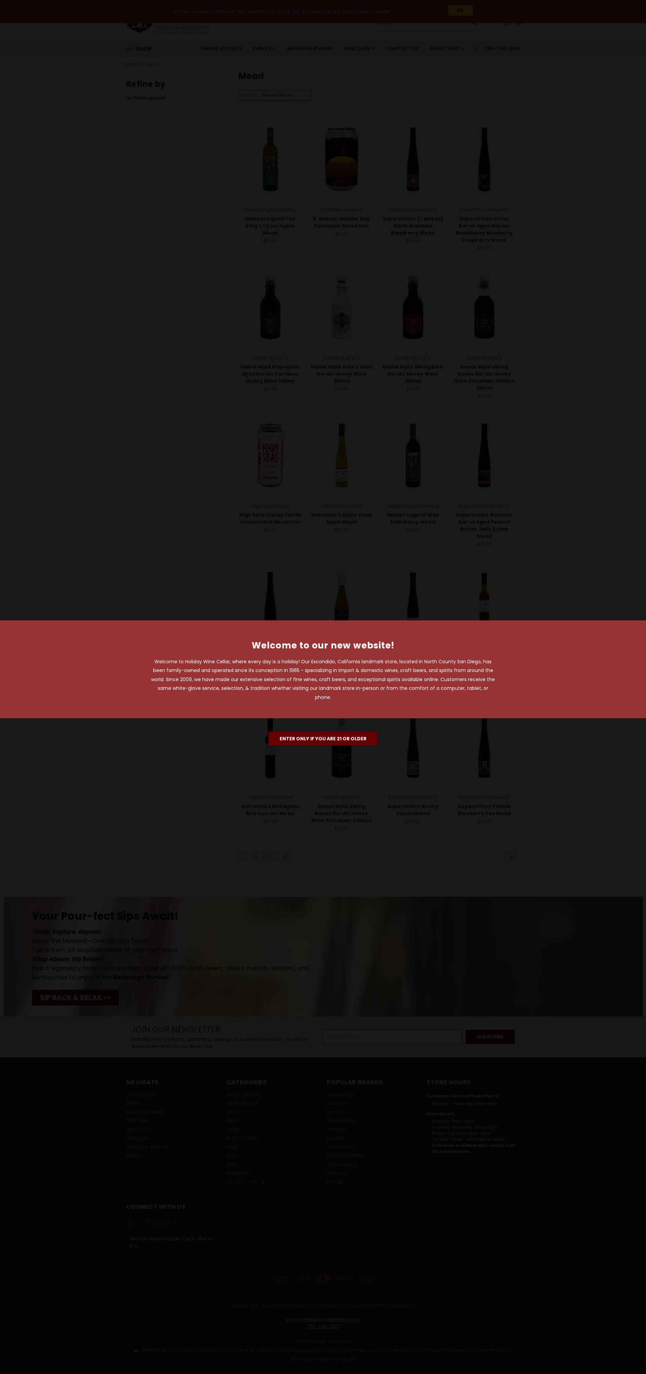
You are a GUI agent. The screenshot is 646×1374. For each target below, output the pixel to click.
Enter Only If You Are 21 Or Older (323, 738)
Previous (628, 1353)
